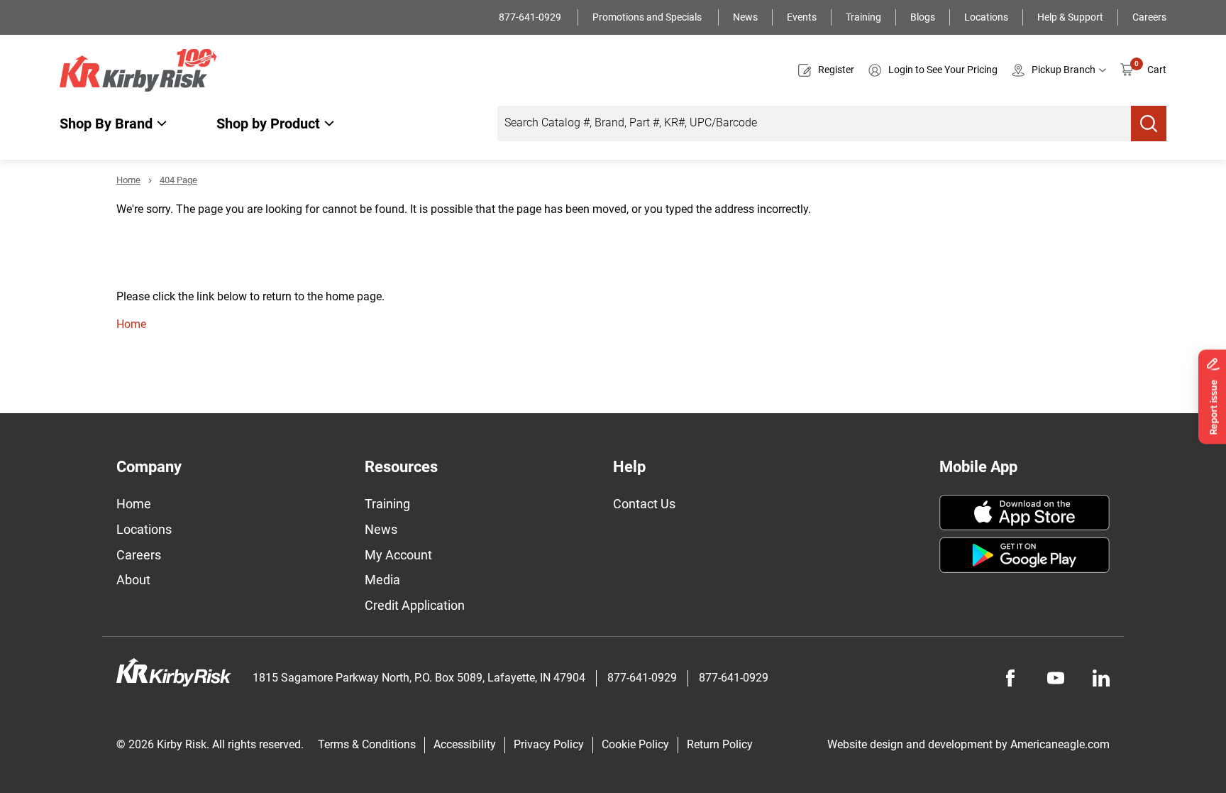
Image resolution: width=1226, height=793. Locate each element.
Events (802, 17)
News (745, 17)
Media (382, 579)
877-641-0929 (531, 17)
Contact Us (644, 503)
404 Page (178, 180)
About (133, 579)
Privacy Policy (549, 744)
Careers (1149, 17)
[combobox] (814, 123)
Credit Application (415, 605)
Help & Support (1070, 17)
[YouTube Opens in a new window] (1055, 678)
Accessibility (464, 744)
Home (128, 180)
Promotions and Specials (648, 17)
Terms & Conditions (367, 744)
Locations (986, 17)
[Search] (1148, 123)
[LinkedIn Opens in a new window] (1101, 678)
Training (863, 17)
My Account (398, 554)
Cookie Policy (635, 744)
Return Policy (720, 744)
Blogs (922, 17)
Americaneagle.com (1060, 744)
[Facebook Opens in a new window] (1010, 678)
